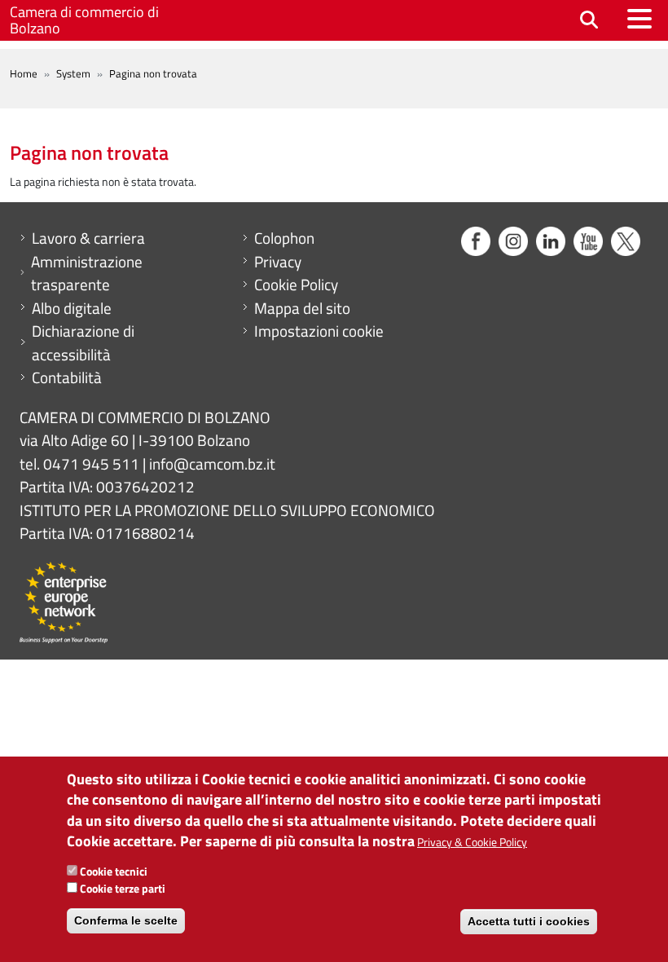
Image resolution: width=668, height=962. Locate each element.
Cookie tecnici (113, 871)
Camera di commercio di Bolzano (84, 20)
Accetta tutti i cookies (529, 921)
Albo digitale (72, 308)
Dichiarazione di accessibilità (83, 343)
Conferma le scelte (126, 920)
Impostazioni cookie (319, 331)
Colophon (284, 238)
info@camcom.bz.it (212, 463)
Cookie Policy (296, 284)
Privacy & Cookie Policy (472, 841)
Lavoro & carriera (88, 238)
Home (23, 73)
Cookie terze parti (122, 888)
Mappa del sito (302, 308)
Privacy (277, 261)
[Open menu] (639, 19)
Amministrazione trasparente (87, 273)
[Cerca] (589, 21)
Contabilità (67, 377)
